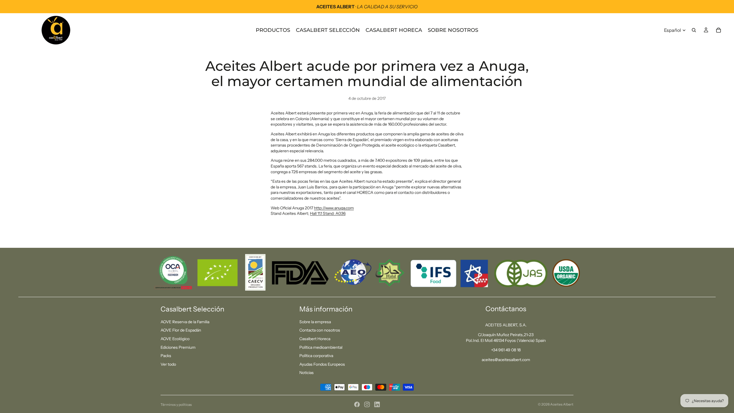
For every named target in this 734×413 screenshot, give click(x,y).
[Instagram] (367, 404)
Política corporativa (316, 355)
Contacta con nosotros (319, 330)
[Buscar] (694, 30)
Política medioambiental (320, 347)
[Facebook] (357, 404)
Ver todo (168, 364)
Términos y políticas (176, 404)
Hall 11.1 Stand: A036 (327, 213)
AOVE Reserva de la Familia (185, 321)
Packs (166, 355)
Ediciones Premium (178, 347)
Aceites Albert (561, 404)
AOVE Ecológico (175, 338)
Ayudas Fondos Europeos (322, 364)
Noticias (306, 372)
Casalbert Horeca (314, 338)
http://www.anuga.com (334, 208)
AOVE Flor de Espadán (181, 330)
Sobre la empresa (315, 321)
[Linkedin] (377, 404)
